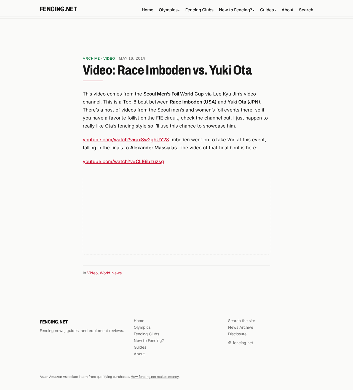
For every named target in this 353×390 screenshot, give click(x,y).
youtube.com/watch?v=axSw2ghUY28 (126, 139)
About (287, 9)
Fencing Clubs (199, 9)
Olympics (169, 9)
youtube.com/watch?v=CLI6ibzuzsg (123, 161)
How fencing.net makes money (155, 377)
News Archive (240, 327)
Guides (268, 9)
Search (306, 9)
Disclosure (237, 333)
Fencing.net (58, 9)
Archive (91, 58)
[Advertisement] (176, 38)
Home (147, 9)
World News (111, 272)
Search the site (241, 320)
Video (109, 58)
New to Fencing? (236, 9)
